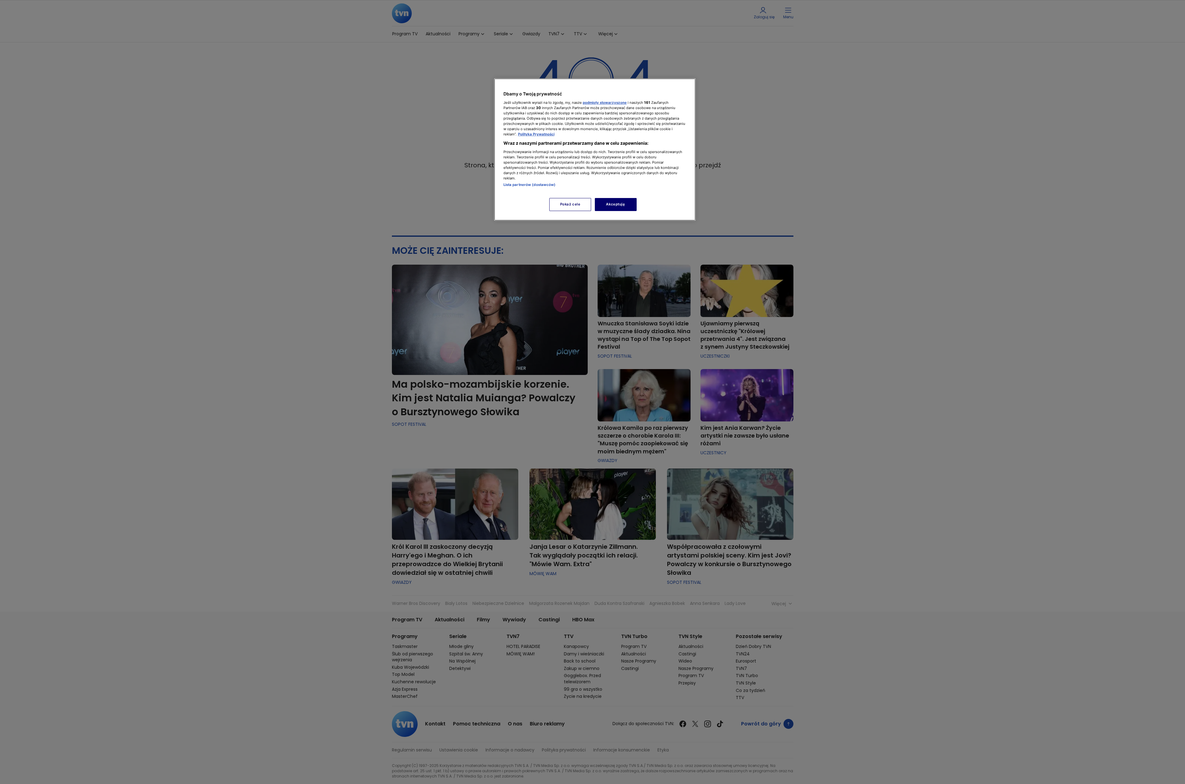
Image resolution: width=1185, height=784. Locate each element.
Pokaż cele (570, 204)
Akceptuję (615, 204)
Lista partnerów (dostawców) (529, 185)
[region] (595, 149)
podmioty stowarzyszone (605, 102)
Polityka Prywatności (536, 134)
